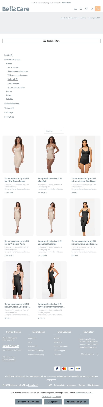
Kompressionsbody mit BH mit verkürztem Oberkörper (83, 179)
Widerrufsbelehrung (36, 354)
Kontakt (57, 338)
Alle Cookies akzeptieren (76, 402)
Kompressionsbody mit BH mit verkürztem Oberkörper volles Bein (50, 305)
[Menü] (75, 8)
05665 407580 (11, 345)
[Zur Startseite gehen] (16, 8)
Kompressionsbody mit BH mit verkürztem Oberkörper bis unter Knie (83, 243)
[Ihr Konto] (92, 8)
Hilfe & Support (60, 350)
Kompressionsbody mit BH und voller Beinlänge (50, 242)
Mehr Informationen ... (84, 392)
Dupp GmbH (33, 385)
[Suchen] (81, 8)
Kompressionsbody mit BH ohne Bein (50, 179)
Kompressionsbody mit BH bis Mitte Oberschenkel (17, 179)
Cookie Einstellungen (36, 350)
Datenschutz (33, 346)
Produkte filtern (53, 41)
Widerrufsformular (61, 346)
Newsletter (58, 342)
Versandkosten (50, 376)
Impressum (32, 338)
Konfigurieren (53, 402)
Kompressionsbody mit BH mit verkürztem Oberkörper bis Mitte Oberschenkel (17, 305)
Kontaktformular (9, 359)
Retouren (57, 354)
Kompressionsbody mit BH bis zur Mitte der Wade (17, 242)
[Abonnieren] (98, 354)
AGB (30, 342)
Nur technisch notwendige (28, 402)
